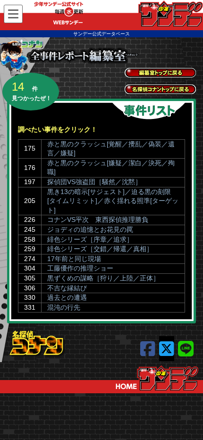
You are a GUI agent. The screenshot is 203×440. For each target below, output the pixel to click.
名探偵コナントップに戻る (160, 89)
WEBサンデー (170, 13)
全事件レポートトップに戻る (160, 72)
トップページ (157, 378)
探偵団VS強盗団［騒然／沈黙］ (94, 182)
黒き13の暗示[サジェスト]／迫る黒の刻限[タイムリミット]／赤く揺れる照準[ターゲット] (112, 201)
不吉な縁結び (67, 288)
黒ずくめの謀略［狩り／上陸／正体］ (103, 278)
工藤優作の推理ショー (80, 268)
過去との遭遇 (67, 297)
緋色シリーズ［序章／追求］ (90, 239)
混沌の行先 (63, 307)
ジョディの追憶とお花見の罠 (90, 229)
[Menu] (13, 14)
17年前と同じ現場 (74, 258)
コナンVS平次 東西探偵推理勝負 (97, 219)
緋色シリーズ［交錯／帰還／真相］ (100, 249)
